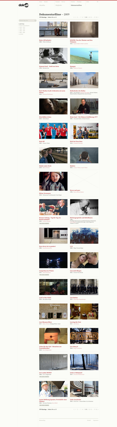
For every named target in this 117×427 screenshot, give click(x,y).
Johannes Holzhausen (48, 94)
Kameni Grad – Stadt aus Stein (49, 66)
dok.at (40, 1)
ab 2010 (21, 34)
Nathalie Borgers (47, 221)
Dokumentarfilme (76, 5)
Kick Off (41, 141)
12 (89, 17)
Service (63, 1)
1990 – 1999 (22, 30)
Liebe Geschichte (75, 399)
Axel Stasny (76, 323)
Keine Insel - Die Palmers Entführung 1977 (84, 117)
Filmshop (79, 1)
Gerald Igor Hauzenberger (80, 299)
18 (96, 17)
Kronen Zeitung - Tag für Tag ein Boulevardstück (50, 218)
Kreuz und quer (75, 190)
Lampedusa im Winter (46, 271)
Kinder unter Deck (45, 166)
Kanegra (73, 66)
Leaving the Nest (75, 322)
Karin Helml (55, 403)
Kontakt (46, 1)
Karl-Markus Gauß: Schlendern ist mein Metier (52, 91)
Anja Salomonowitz (47, 248)
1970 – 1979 (22, 27)
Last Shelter (74, 298)
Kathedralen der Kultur (77, 91)
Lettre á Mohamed (76, 373)
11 (87, 17)
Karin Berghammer (47, 350)
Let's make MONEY (45, 373)
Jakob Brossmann (47, 272)
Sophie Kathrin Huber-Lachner (81, 43)
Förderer (73, 1)
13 (91, 17)
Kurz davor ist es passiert (47, 246)
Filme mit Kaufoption (24, 25)
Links (87, 1)
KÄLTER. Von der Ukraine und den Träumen (81, 41)
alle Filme (22, 24)
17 (94, 17)
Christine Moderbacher (79, 374)
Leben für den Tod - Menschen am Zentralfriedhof (50, 347)
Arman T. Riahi (77, 167)
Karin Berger (73, 222)
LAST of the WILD (45, 298)
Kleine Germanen (45, 193)
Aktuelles (42, 5)
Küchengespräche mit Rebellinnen (81, 218)
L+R (71, 246)
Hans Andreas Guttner (79, 192)
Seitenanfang (42, 420)
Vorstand (58, 1)
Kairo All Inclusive (45, 40)
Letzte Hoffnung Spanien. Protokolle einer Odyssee (53, 400)
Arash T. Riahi (84, 167)
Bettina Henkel (46, 167)
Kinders (72, 166)
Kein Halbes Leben (45, 117)
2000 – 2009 (22, 32)
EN (97, 1)
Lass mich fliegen (75, 271)
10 (86, 17)
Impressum (95, 420)
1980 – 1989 (22, 29)
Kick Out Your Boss (76, 141)
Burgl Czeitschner (78, 348)
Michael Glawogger (85, 92)
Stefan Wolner (46, 323)
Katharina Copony (78, 68)
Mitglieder (59, 5)
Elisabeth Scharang (78, 143)
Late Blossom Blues (45, 322)
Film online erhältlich (44, 223)
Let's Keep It (74, 346)
